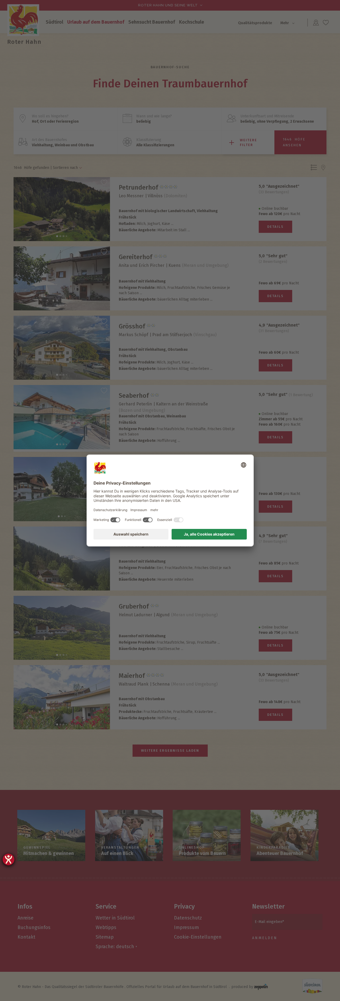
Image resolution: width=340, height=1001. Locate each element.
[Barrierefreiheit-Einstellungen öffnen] (8, 859)
